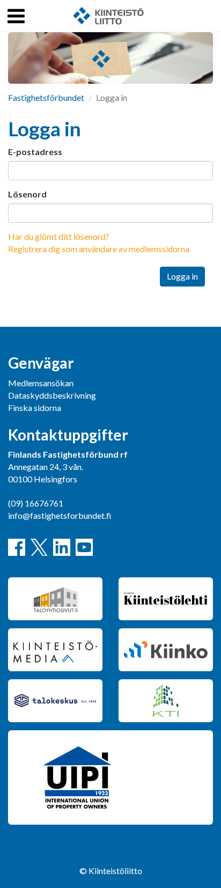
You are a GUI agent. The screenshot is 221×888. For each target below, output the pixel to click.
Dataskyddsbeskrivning (52, 395)
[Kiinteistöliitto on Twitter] (39, 547)
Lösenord (27, 194)
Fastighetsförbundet (46, 97)
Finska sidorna (34, 407)
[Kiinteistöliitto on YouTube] (84, 547)
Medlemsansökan (40, 383)
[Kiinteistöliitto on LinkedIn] (61, 547)
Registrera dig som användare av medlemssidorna (98, 249)
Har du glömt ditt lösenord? (58, 236)
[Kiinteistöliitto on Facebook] (16, 547)
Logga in (182, 276)
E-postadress (35, 151)
